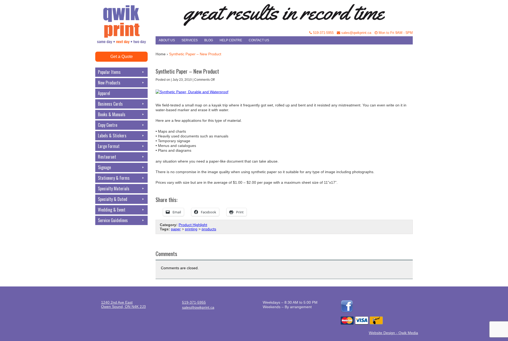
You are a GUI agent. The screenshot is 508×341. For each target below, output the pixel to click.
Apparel (104, 93)
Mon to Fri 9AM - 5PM (395, 33)
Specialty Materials (113, 188)
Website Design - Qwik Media (393, 333)
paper (176, 229)
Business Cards (110, 104)
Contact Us (259, 40)
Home (161, 54)
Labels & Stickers (112, 135)
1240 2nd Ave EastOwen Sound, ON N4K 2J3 (123, 304)
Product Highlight (193, 225)
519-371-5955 (323, 33)
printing (191, 229)
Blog (208, 40)
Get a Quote (121, 56)
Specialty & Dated (112, 199)
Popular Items (109, 72)
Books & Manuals (111, 114)
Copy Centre (107, 125)
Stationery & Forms (114, 178)
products (209, 229)
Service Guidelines (113, 220)
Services (190, 40)
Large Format (109, 146)
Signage (104, 167)
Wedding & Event (111, 210)
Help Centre (231, 40)
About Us (167, 40)
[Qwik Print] (125, 13)
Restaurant (107, 157)
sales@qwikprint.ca (355, 33)
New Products (109, 82)
